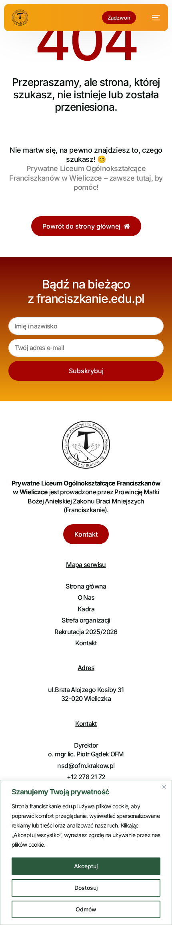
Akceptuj (86, 866)
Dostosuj (86, 887)
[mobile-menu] (152, 18)
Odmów (86, 909)
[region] (86, 852)
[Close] (163, 787)
